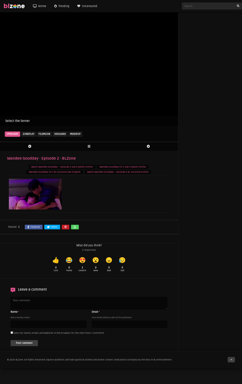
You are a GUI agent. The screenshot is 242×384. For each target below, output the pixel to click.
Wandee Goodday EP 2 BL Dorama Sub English (54, 171)
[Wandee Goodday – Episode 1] (29, 146)
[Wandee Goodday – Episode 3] (148, 146)
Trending (63, 6)
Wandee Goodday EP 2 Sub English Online (123, 166)
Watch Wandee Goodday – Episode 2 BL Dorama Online (117, 171)
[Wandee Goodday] (89, 146)
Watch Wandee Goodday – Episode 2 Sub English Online (62, 166)
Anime (42, 6)
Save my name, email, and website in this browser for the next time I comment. (59, 332)
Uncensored (89, 6)
